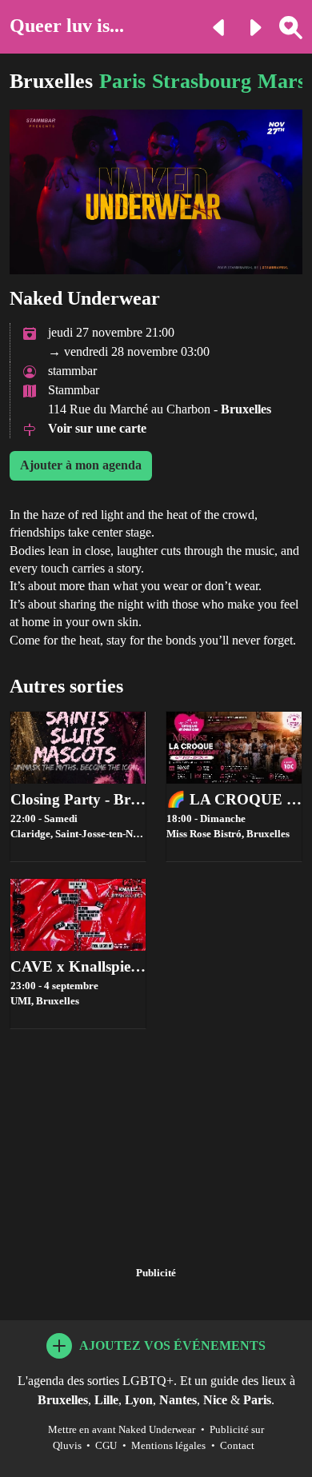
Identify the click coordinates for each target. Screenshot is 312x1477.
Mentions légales (168, 1445)
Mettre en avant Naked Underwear (121, 1429)
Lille (106, 1400)
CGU (106, 1445)
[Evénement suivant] (248, 25)
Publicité (156, 1273)
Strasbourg (201, 81)
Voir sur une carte (97, 428)
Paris (122, 81)
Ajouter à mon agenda (81, 465)
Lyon (139, 1400)
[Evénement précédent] (213, 25)
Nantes (178, 1400)
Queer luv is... (67, 25)
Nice (215, 1400)
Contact (237, 1445)
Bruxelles (51, 81)
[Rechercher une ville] (284, 26)
